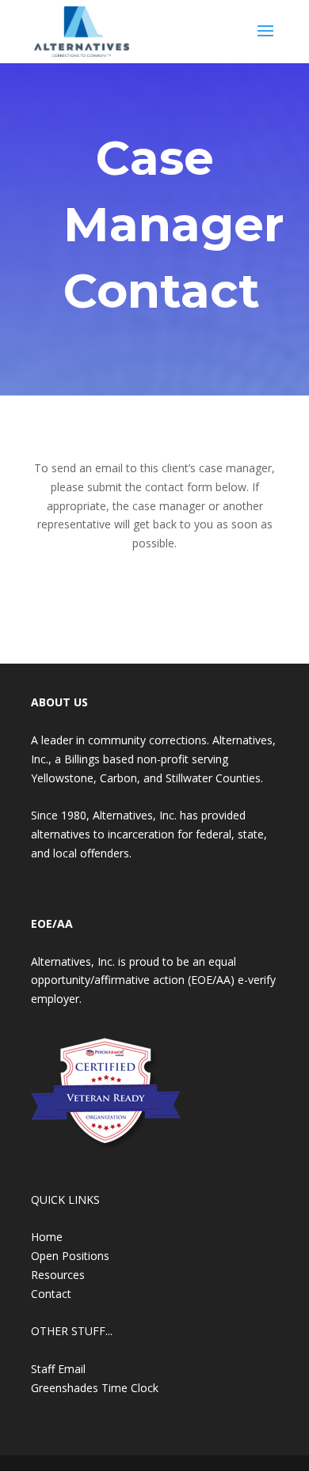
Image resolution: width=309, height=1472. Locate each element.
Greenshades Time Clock (94, 1387)
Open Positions (70, 1255)
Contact (51, 1293)
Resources (58, 1274)
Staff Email (58, 1368)
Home (47, 1236)
